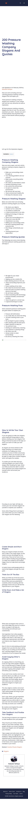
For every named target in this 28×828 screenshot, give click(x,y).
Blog (24, 791)
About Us (5, 791)
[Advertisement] (14, 23)
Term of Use (12, 791)
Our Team (15, 793)
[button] (20, 3)
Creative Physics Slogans (14, 747)
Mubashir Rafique (7, 89)
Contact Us (18, 791)
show (11, 154)
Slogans (6, 751)
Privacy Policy (9, 793)
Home (21, 793)
